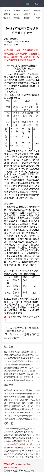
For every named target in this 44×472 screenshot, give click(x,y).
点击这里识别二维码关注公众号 (19, 470)
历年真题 (6, 10)
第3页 (19, 316)
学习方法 (17, 14)
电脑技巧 (27, 14)
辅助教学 (6, 18)
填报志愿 (37, 10)
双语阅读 (27, 18)
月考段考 (37, 18)
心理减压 (17, 18)
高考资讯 (17, 10)
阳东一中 (37, 14)
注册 (27, 3)
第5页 (32, 316)
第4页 (26, 316)
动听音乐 (6, 14)
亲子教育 (27, 10)
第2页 (13, 316)
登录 (36, 3)
